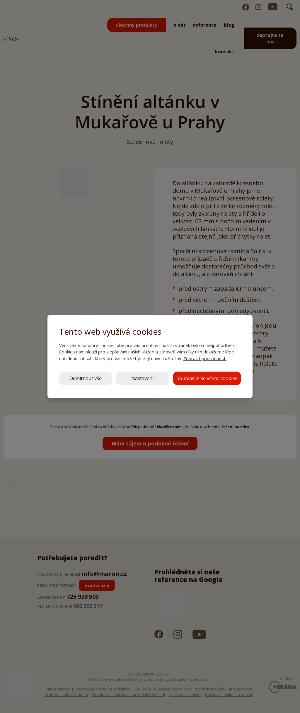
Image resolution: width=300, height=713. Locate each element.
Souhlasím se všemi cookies (207, 378)
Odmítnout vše (85, 378)
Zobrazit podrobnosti (204, 358)
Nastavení (142, 378)
